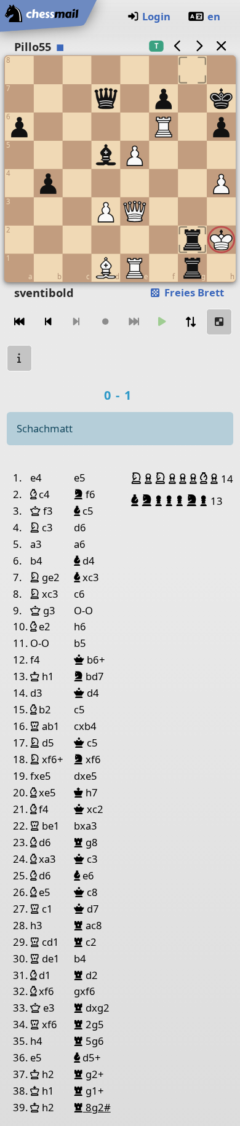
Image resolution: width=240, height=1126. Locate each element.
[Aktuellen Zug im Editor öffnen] (219, 322)
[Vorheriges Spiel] (177, 46)
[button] (138, 478)
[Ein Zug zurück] (48, 322)
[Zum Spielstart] (20, 322)
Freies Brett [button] (193, 292)
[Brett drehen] (191, 322)
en (213, 16)
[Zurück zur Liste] (221, 46)
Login (156, 16)
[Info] (20, 358)
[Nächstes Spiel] (199, 46)
